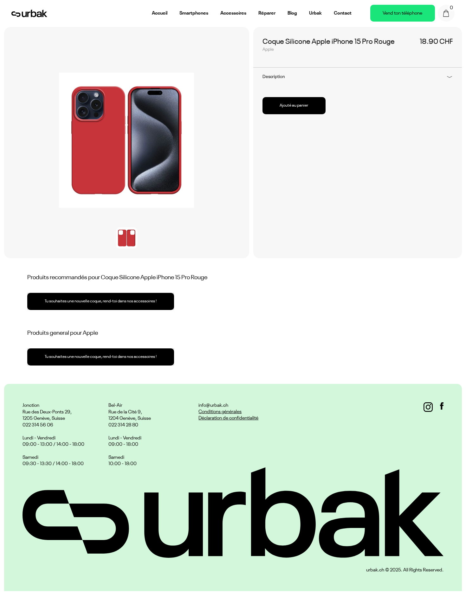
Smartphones (193, 13)
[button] (446, 13)
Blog (292, 13)
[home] (29, 13)
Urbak (315, 13)
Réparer (266, 13)
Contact (343, 13)
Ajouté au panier (294, 105)
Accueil (159, 13)
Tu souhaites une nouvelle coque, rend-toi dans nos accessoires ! (101, 301)
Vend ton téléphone (402, 13)
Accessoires (233, 13)
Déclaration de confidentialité (228, 418)
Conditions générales (220, 411)
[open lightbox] (126, 140)
